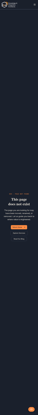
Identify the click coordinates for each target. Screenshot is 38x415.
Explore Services (19, 233)
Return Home (17, 227)
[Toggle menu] (35, 5)
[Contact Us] (31, 409)
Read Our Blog (19, 239)
